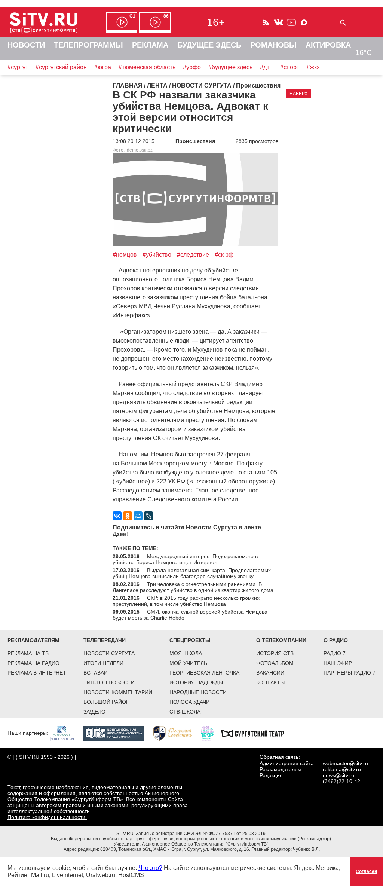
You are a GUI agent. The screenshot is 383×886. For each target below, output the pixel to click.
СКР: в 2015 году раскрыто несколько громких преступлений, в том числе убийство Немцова (186, 601)
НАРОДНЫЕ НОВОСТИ (198, 692)
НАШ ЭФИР (338, 663)
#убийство (157, 254)
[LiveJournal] (148, 515)
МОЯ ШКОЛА (185, 653)
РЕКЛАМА (150, 45)
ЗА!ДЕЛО (94, 712)
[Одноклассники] (127, 515)
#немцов (125, 254)
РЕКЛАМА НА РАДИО (33, 663)
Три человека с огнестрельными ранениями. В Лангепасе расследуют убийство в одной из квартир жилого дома (193, 587)
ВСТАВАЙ (95, 673)
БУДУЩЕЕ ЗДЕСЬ (209, 45)
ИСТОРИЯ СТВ (275, 653)
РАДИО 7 (335, 653)
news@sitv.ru (338, 775)
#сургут (17, 67)
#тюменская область (147, 67)
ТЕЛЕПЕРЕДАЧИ (104, 640)
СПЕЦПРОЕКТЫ (190, 640)
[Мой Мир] (138, 515)
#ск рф (224, 254)
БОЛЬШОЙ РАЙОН (106, 702)
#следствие (193, 254)
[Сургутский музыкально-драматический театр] (256, 733)
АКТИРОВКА (328, 45)
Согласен (366, 871)
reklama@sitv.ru (342, 769)
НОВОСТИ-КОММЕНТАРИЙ (117, 692)
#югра (102, 67)
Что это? (150, 868)
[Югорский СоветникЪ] (176, 733)
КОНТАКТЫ (270, 682)
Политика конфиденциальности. (47, 817)
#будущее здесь (230, 67)
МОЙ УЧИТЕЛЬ (188, 663)
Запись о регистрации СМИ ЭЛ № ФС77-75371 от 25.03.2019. (201, 833)
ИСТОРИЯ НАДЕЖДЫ (196, 682)
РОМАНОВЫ (273, 45)
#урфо (192, 67)
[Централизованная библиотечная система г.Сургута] (117, 733)
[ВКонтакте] (117, 515)
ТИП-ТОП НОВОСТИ (109, 682)
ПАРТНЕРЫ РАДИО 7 (350, 673)
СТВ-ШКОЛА (184, 712)
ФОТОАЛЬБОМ (275, 663)
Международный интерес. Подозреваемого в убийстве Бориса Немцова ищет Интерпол (185, 559)
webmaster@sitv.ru (345, 763)
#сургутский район (61, 67)
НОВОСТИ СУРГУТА (109, 653)
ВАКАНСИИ (270, 673)
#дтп (266, 67)
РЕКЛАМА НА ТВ (28, 653)
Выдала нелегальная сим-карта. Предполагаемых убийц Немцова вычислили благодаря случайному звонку (192, 573)
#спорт (289, 67)
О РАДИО (336, 640)
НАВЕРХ (298, 93)
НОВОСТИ (26, 45)
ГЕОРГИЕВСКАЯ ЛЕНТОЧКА (204, 673)
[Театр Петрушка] (211, 733)
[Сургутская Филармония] (65, 733)
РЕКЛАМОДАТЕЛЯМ (33, 640)
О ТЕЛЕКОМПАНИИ (281, 640)
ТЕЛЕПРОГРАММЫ (88, 45)
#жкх (313, 67)
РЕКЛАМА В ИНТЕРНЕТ (36, 673)
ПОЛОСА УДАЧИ (189, 702)
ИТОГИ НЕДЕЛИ (103, 663)
